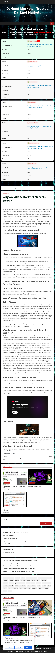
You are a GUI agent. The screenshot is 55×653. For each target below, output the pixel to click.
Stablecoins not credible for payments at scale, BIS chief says (19, 568)
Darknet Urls (49, 648)
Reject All (19, 647)
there (29, 588)
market (5, 585)
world (9, 591)
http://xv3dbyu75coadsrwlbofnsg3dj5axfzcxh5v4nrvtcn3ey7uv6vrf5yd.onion (40, 126)
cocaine (28, 577)
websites (41, 588)
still (25, 588)
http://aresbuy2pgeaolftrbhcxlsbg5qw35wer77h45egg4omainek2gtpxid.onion (40, 106)
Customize (9, 647)
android (17, 577)
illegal (33, 583)
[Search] (48, 23)
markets (12, 453)
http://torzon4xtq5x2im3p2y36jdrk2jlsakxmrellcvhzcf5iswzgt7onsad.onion (40, 86)
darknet (8, 453)
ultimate (34, 588)
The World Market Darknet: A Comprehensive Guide (14, 458)
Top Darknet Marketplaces (40, 477)
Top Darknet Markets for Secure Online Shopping (15, 499)
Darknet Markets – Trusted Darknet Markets (27, 10)
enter (38, 580)
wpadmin (5, 204)
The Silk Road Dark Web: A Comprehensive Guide (15, 477)
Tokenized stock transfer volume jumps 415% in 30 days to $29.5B (20, 560)
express (5, 583)
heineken (22, 583)
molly (16, 585)
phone (49, 585)
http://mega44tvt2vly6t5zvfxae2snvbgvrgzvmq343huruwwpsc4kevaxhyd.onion (40, 167)
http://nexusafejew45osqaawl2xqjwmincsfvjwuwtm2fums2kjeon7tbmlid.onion (40, 45)
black (22, 577)
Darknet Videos (52, 23)
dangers (6, 580)
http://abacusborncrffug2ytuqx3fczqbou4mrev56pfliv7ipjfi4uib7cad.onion (40, 65)
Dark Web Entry (7, 543)
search (10, 588)
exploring (44, 580)
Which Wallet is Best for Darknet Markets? (41, 457)
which (5, 591)
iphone (44, 583)
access (5, 577)
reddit (5, 588)
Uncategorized (6, 193)
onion (28, 585)
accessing (11, 577)
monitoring (22, 585)
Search (5, 519)
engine (33, 580)
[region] (18, 643)
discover (23, 580)
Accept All (28, 647)
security (16, 588)
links (49, 583)
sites (21, 588)
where (46, 588)
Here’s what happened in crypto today (13, 563)
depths (17, 580)
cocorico (34, 577)
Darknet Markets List (29, 651)
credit (49, 577)
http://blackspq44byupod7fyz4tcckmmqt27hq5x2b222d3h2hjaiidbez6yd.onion (40, 147)
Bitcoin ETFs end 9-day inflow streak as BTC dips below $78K (18, 571)
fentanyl (11, 583)
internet (39, 583)
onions (33, 585)
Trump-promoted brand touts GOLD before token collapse (18, 565)
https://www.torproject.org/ (42, 32)
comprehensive (42, 577)
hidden (28, 583)
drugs (28, 580)
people (44, 585)
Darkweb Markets (40, 648)
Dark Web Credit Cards (8, 535)
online (38, 585)
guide (16, 583)
